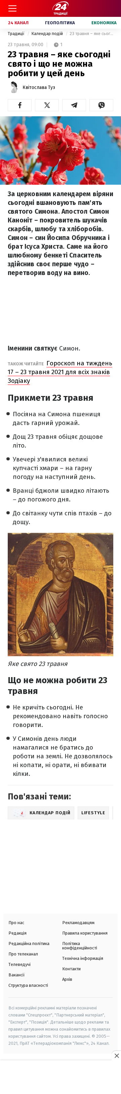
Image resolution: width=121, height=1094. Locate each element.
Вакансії (16, 974)
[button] (20, 105)
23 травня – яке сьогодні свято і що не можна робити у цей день (91, 33)
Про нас (16, 922)
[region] (60, 1078)
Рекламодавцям (78, 922)
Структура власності (28, 985)
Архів (67, 979)
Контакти (71, 968)
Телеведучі (19, 964)
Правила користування (85, 933)
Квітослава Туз (39, 87)
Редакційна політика (28, 943)
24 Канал (18, 22)
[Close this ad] (116, 1055)
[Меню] (12, 8)
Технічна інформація (82, 958)
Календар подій (47, 33)
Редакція (17, 933)
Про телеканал (23, 953)
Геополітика (60, 22)
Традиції (17, 33)
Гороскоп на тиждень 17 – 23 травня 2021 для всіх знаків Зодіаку (60, 372)
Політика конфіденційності (79, 945)
